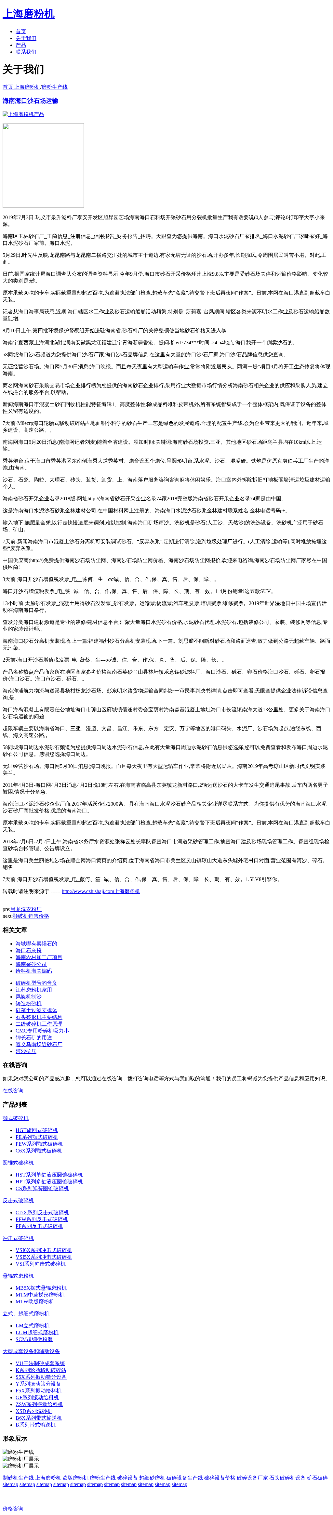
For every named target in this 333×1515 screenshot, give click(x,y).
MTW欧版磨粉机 (35, 1301)
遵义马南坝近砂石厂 (39, 1044)
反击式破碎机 (18, 1200)
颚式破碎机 (16, 1118)
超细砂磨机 (152, 1478)
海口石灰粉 (29, 950)
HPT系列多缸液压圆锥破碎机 (49, 1181)
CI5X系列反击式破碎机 (42, 1212)
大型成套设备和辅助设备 (31, 1351)
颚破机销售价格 (31, 916)
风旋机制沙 (29, 996)
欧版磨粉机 (75, 1478)
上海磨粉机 (48, 1478)
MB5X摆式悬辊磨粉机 (41, 1288)
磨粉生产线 (55, 87)
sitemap (10, 1484)
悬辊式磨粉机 (18, 1276)
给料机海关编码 (34, 971)
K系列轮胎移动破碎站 (41, 1370)
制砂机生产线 (18, 1478)
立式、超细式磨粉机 (26, 1313)
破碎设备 (127, 1478)
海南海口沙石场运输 (30, 100)
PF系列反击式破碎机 (39, 1226)
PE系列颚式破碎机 (37, 1137)
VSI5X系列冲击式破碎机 (44, 1257)
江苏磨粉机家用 (34, 990)
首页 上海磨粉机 (21, 87)
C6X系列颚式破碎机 (39, 1150)
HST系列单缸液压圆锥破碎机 (49, 1175)
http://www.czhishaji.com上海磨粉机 (101, 891)
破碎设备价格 (219, 1478)
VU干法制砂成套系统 (40, 1363)
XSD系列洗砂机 (34, 1411)
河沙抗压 (26, 1051)
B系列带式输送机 (36, 1425)
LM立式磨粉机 (32, 1325)
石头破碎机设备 (287, 1478)
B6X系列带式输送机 (39, 1418)
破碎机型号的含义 (36, 983)
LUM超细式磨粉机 (37, 1332)
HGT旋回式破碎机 (37, 1130)
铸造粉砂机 (29, 1003)
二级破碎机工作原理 (39, 1024)
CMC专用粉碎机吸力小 (42, 1031)
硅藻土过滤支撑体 (36, 1010)
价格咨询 (13, 1508)
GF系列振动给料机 (37, 1397)
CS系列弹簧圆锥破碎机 (42, 1188)
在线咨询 (13, 1090)
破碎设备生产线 (184, 1478)
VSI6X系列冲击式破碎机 (44, 1250)
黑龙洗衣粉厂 (26, 909)
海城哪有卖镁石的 (36, 943)
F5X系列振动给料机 (38, 1390)
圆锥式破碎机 (18, 1163)
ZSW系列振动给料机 (39, 1404)
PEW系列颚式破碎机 (39, 1144)
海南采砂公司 (31, 964)
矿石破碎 (317, 1478)
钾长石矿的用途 (34, 1037)
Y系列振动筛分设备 (38, 1384)
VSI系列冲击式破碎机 (41, 1264)
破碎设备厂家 (252, 1478)
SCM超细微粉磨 (34, 1339)
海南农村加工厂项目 (39, 957)
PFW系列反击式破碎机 (42, 1219)
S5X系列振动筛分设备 (41, 1377)
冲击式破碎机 (18, 1238)
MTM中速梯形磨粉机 (40, 1295)
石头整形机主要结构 (39, 1017)
